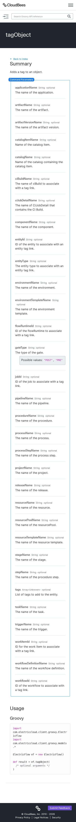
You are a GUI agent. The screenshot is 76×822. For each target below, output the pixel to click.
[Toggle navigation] (70, 5)
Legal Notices (41, 817)
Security (56, 817)
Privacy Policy (22, 817)
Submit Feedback (60, 807)
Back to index (20, 59)
